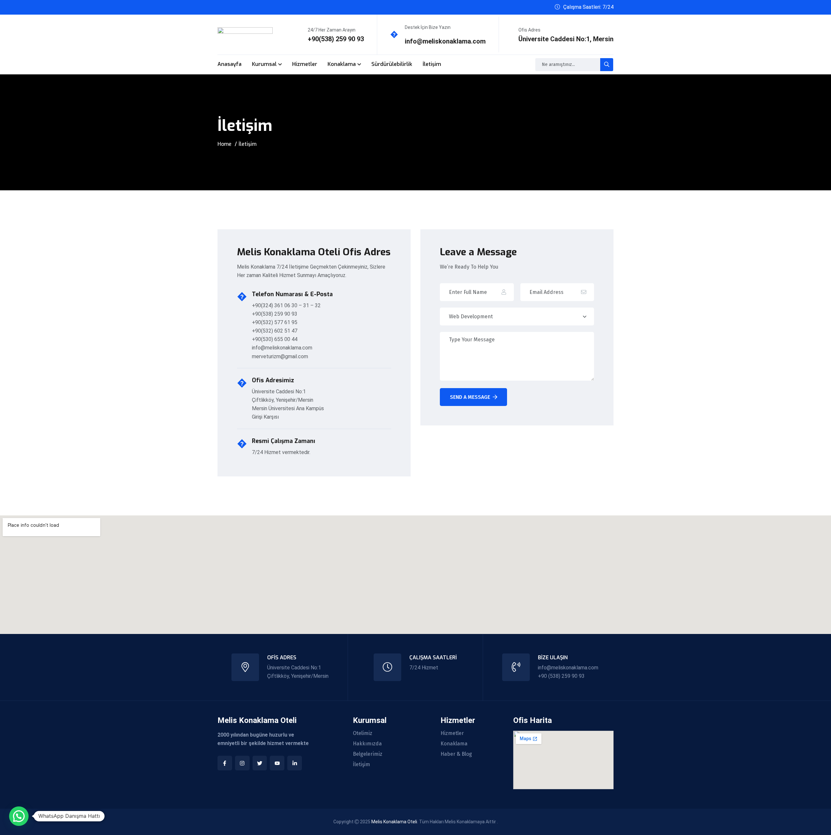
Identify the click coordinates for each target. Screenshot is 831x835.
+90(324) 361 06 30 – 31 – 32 (286, 305)
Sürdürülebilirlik (391, 64)
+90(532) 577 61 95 (274, 322)
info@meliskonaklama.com (445, 41)
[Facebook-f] (224, 763)
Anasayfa (229, 64)
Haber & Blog (456, 754)
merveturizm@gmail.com (280, 356)
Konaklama (342, 64)
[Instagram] (242, 763)
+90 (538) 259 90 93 (561, 676)
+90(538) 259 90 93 (336, 39)
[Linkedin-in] (294, 763)
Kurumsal (264, 64)
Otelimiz (362, 733)
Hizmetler (304, 64)
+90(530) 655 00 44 (274, 339)
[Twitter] (260, 763)
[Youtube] (277, 763)
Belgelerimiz (367, 754)
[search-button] (606, 64)
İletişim (432, 64)
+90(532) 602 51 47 (274, 331)
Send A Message (470, 397)
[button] (19, 816)
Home (224, 144)
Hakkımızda (367, 743)
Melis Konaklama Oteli (394, 821)
